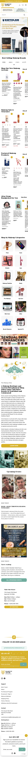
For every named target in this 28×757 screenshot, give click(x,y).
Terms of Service (5, 701)
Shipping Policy (5, 698)
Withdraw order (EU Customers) (9, 703)
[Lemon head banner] (14, 352)
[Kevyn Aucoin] (14, 340)
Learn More (14, 445)
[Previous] (22, 54)
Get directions (14, 607)
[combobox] (14, 14)
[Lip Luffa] (11, 62)
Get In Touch (4, 687)
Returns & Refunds (6, 696)
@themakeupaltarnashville (14, 648)
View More (24, 197)
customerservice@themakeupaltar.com (11, 717)
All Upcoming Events (14, 580)
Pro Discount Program (6, 691)
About (2, 689)
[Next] (25, 54)
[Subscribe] (22, 749)
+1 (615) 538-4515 (9, 731)
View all (25, 69)
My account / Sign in (6, 694)
